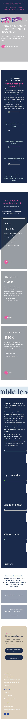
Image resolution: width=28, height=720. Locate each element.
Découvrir (9, 262)
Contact (6, 692)
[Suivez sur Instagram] (8, 714)
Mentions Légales (8, 706)
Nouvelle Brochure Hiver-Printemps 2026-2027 (14, 657)
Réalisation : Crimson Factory (12, 709)
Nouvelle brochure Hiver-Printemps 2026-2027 (13, 28)
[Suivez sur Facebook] (5, 714)
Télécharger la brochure (10, 46)
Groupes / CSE (8, 695)
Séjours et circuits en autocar (12, 679)
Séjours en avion (12, 534)
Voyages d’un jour (9, 677)
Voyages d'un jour (12, 475)
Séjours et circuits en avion (11, 682)
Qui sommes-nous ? (9, 699)
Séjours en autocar (13, 504)
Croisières (6, 685)
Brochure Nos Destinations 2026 (14, 650)
